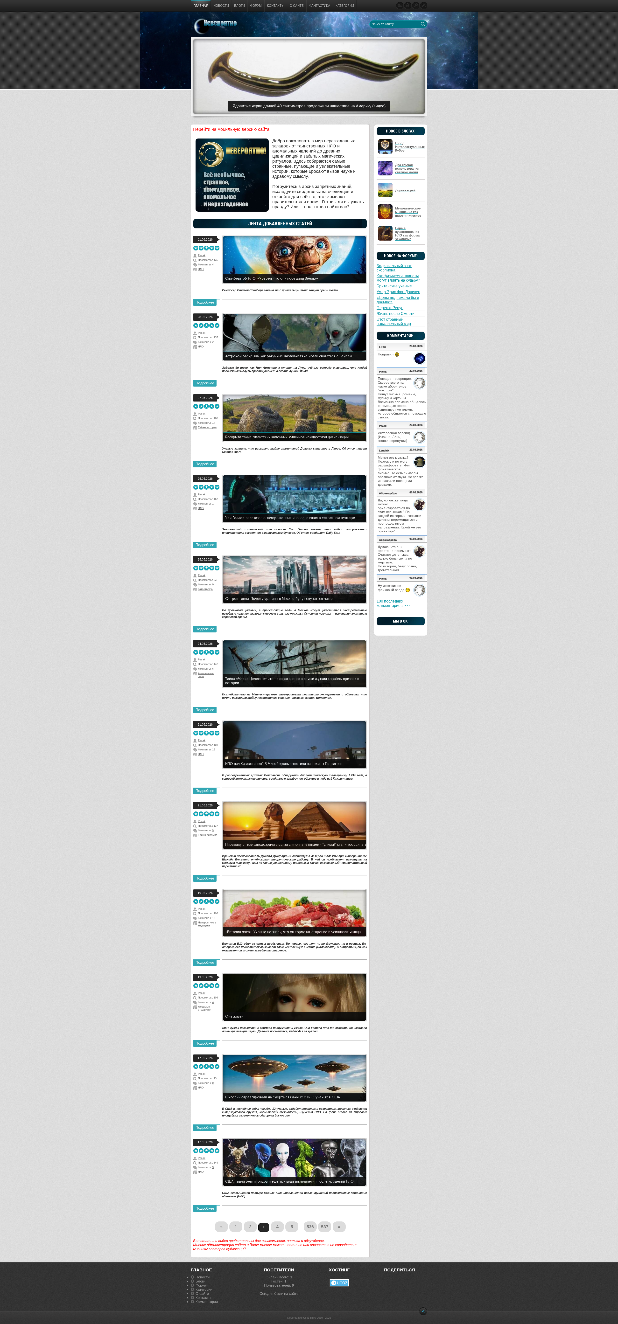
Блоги (200, 1281)
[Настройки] (415, 5)
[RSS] (423, 5)
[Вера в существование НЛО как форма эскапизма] (386, 240)
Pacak (382, 371)
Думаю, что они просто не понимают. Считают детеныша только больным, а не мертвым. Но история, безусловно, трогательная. (397, 558)
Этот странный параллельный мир (394, 321)
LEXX (382, 347)
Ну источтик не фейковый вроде (391, 588)
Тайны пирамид (207, 834)
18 (213, 749)
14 (213, 422)
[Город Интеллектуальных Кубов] (386, 153)
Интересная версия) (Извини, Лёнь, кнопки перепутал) (394, 437)
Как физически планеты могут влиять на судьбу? (398, 278)
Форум (201, 1285)
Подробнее (205, 302)
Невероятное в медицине (207, 924)
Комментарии (207, 1302)
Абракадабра (388, 493)
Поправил (386, 354)
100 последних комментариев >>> (393, 603)
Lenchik (384, 450)
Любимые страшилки (204, 1008)
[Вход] (407, 5)
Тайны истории (207, 427)
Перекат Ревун (390, 308)
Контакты (203, 1298)
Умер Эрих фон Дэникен (398, 292)
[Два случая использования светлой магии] (386, 175)
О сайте (202, 1293)
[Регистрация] (399, 5)
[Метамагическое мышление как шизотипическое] (386, 218)
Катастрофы (205, 589)
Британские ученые (394, 286)
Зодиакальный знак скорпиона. (394, 268)
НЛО (201, 269)
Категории (204, 1289)
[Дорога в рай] (386, 196)
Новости (203, 1277)
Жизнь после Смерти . (396, 314)
